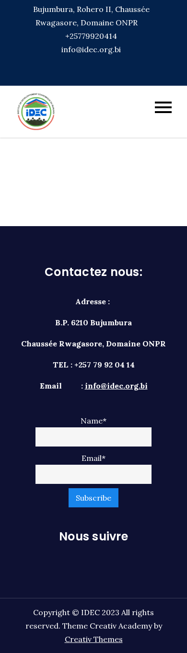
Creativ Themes (94, 639)
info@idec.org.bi (91, 49)
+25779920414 (91, 36)
